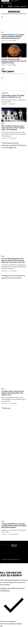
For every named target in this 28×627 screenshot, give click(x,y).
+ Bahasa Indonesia (6, 3)
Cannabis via (4, 92)
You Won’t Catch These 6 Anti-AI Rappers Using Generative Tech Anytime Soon (12, 393)
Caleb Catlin (13, 138)
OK (1, 626)
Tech (2, 32)
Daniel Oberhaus (13, 65)
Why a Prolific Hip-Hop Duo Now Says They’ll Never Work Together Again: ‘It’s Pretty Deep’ (13, 127)
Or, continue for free (5, 590)
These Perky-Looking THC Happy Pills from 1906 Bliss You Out (12, 96)
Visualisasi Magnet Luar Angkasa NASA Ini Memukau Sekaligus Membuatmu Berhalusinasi (12, 36)
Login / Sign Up (15, 0)
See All (3, 68)
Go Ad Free (5, 0)
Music (2, 123)
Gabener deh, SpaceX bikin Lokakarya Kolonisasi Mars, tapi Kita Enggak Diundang (14, 61)
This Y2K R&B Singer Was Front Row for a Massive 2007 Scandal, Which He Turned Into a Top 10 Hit (13, 260)
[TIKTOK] (15, 551)
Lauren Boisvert (14, 534)
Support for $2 (4, 588)
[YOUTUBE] (18, 551)
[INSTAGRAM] (12, 551)
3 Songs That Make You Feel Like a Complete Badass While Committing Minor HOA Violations (13, 525)
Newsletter (24, 6)
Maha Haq (12, 104)
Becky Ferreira (12, 40)
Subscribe (16, 6)
